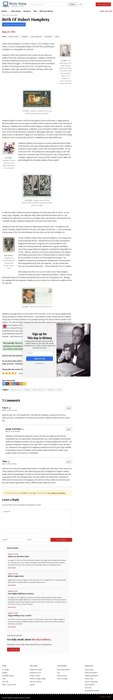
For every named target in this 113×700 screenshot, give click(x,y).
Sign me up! (39, 359)
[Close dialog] (4, 326)
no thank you (39, 363)
